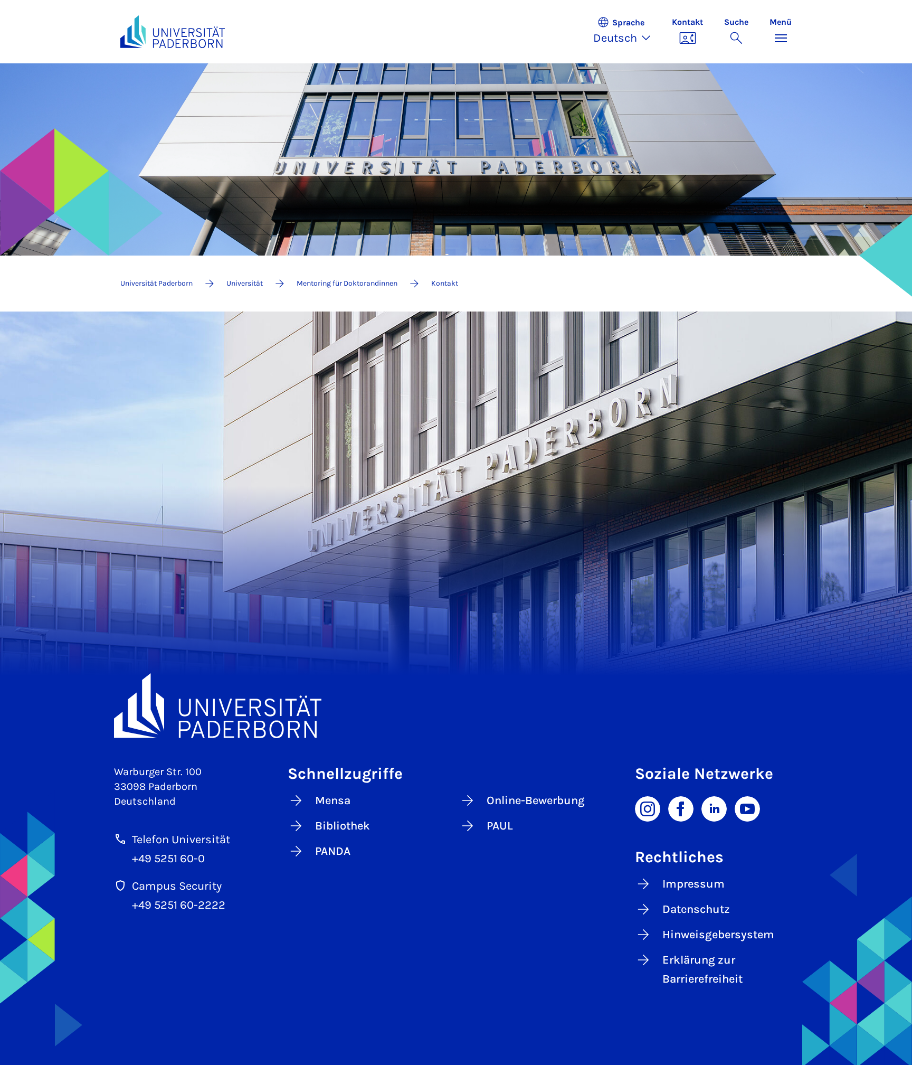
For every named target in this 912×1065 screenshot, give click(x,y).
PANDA (332, 851)
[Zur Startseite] (172, 32)
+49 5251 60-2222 (178, 905)
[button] (627, 32)
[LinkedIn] (714, 808)
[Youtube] (747, 808)
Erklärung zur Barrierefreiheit (702, 969)
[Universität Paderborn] (456, 705)
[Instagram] (647, 808)
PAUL (500, 826)
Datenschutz (696, 909)
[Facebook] (681, 808)
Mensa (332, 800)
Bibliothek (342, 826)
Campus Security (177, 886)
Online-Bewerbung (536, 800)
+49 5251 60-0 (168, 858)
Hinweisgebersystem (718, 934)
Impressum (693, 884)
